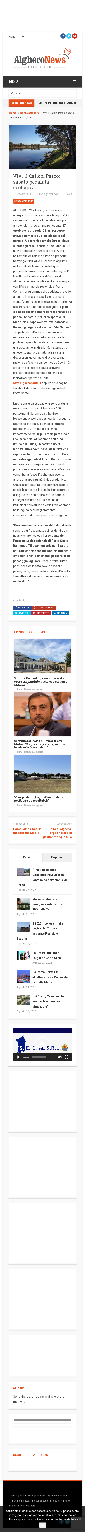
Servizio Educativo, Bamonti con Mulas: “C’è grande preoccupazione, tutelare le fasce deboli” (40, 744)
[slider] (39, 1057)
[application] (42, 1044)
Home (13, 113)
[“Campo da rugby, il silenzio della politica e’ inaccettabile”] (42, 773)
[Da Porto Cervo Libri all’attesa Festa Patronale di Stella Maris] (23, 977)
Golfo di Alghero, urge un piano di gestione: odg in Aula (57, 833)
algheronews (51, 194)
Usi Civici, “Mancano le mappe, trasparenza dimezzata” (48, 1001)
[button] (42, 1044)
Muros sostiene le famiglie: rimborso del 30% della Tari (47, 904)
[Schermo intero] (66, 1057)
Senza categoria (29, 113)
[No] (80, 1519)
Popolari (57, 857)
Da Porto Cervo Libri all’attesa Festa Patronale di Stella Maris (50, 977)
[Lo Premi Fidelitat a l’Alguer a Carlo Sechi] (23, 955)
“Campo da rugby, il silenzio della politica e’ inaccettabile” (39, 798)
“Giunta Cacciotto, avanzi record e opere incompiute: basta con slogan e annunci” (40, 681)
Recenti (28, 857)
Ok (42, 1525)
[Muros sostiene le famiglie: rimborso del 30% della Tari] (23, 904)
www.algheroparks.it (27, 383)
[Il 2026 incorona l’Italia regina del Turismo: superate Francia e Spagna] (23, 926)
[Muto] (60, 1057)
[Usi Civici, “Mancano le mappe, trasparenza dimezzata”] (23, 999)
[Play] (19, 1057)
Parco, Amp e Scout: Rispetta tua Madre (27, 831)
